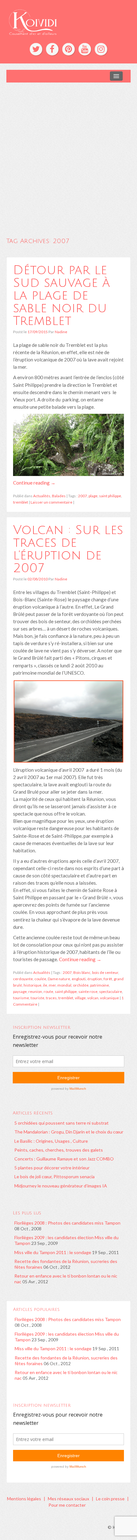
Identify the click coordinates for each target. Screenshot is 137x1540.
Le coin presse (110, 1498)
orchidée (81, 985)
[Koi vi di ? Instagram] (101, 49)
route (48, 991)
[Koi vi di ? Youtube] (84, 49)
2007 (82, 495)
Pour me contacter (67, 1505)
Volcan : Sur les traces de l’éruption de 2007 (68, 549)
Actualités (41, 495)
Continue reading (34, 483)
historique (32, 985)
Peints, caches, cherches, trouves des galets (58, 1150)
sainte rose (87, 991)
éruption (94, 978)
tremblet (20, 502)
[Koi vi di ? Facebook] (52, 49)
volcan (92, 997)
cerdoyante (23, 978)
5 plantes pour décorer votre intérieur (52, 1167)
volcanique (109, 997)
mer (52, 985)
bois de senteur (105, 972)
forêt (108, 978)
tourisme (21, 997)
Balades (59, 495)
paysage (20, 991)
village (80, 997)
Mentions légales (24, 1498)
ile (45, 985)
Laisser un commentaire (51, 502)
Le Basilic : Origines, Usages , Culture (51, 1141)
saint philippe (110, 495)
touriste (37, 997)
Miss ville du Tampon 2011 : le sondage (52, 1252)
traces (51, 997)
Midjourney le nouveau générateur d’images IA (60, 1185)
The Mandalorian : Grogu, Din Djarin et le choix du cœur (68, 1131)
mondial (64, 985)
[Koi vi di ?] (68, 21)
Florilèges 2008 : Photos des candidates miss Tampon (67, 1223)
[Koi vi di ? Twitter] (36, 49)
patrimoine (99, 985)
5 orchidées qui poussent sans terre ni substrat (61, 1123)
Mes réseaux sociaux (68, 1498)
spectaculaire (110, 991)
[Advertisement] (68, 154)
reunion (35, 991)
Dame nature (59, 978)
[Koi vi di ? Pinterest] (68, 49)
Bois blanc (81, 972)
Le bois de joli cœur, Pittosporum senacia (54, 1176)
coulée (40, 978)
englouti (79, 978)
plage (93, 495)
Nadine (61, 331)
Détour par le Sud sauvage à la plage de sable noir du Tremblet (61, 295)
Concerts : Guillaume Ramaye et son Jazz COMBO (64, 1158)
